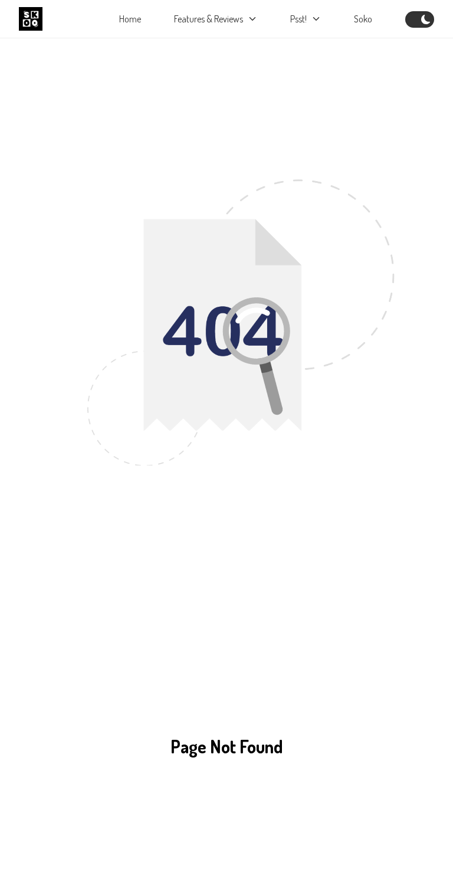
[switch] (419, 19)
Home (130, 19)
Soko (363, 19)
